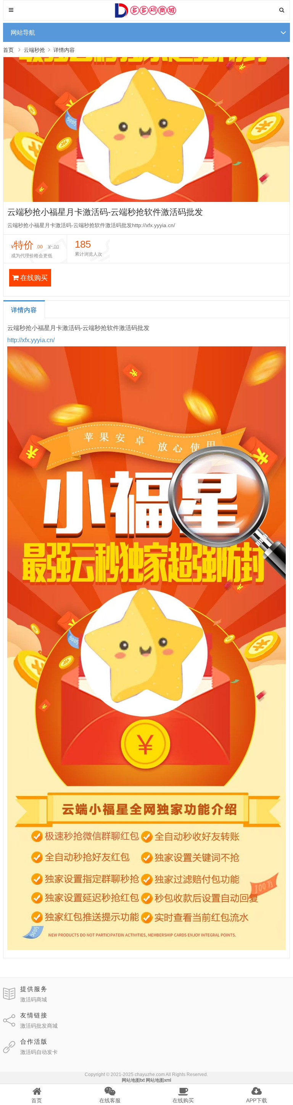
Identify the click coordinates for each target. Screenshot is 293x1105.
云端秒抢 (34, 50)
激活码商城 (33, 999)
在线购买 (34, 278)
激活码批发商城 (39, 1026)
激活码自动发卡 (39, 1052)
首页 (8, 50)
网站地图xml (158, 1080)
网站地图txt (133, 1080)
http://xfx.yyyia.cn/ (31, 340)
